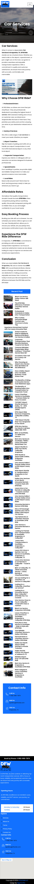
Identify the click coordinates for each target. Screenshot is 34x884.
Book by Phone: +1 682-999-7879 (17, 758)
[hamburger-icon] (29, 4)
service (4, 115)
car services (23, 135)
